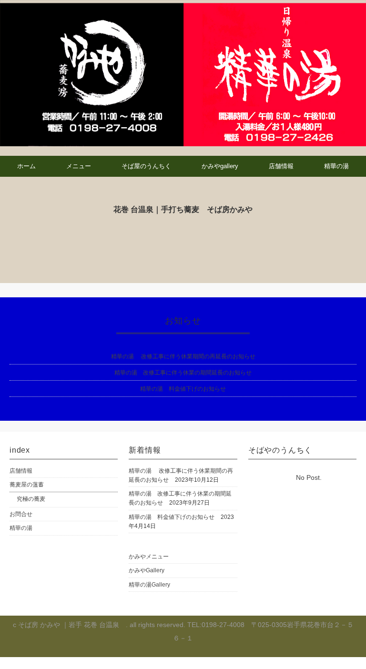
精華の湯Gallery (149, 584)
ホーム (26, 166)
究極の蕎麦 (31, 499)
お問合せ (21, 514)
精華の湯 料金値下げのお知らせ (183, 388)
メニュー (78, 166)
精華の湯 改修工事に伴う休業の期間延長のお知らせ (183, 372)
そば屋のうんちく (146, 166)
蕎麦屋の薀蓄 (27, 484)
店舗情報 (281, 166)
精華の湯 (336, 166)
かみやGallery (146, 570)
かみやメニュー (149, 556)
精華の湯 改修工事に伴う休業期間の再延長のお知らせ (183, 356)
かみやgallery (220, 166)
